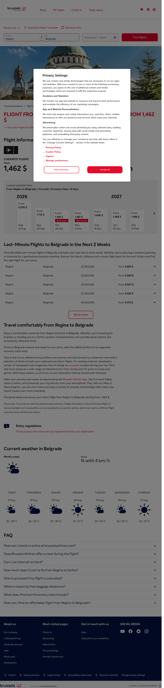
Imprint (49, 156)
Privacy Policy (53, 147)
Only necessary (61, 170)
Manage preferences (57, 160)
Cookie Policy (53, 152)
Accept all (105, 170)
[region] (81, 125)
